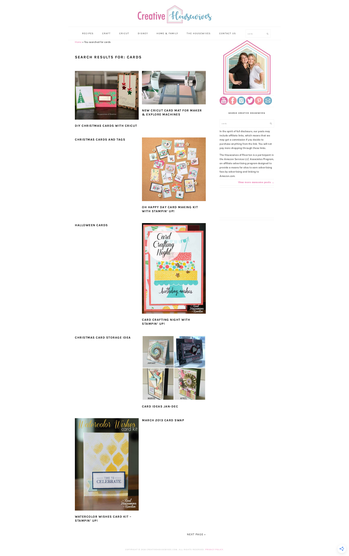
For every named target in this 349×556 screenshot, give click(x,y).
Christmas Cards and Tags (100, 139)
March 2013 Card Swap (163, 420)
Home (78, 42)
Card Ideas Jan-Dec (160, 406)
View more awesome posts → (256, 182)
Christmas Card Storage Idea (103, 337)
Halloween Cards (91, 225)
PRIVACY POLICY (214, 550)
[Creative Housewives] (174, 21)
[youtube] (224, 103)
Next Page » (196, 534)
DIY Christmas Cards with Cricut (106, 125)
